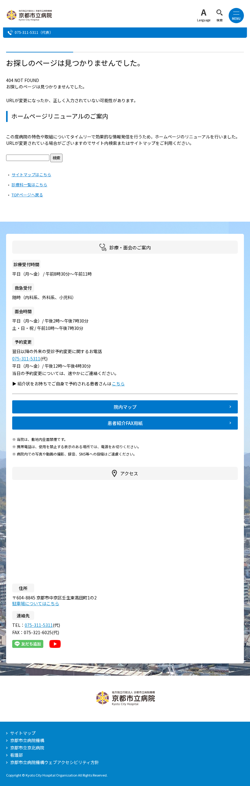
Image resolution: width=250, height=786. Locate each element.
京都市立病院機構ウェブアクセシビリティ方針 (54, 762)
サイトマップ (23, 733)
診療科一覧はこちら (29, 185)
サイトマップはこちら (31, 174)
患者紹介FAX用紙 (125, 423)
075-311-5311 (26, 32)
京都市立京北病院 (27, 748)
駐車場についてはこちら (35, 603)
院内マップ (125, 407)
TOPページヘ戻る (27, 195)
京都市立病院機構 (27, 740)
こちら (121, 383)
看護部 (16, 755)
